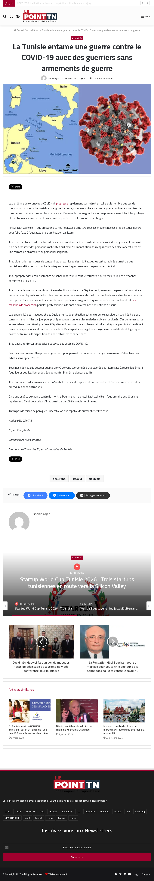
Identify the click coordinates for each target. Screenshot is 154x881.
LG (79, 811)
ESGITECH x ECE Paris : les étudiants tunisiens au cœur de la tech (51, 3)
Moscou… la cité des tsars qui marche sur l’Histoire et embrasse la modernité (123, 730)
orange (117, 811)
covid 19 (30, 811)
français (146, 874)
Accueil (20, 30)
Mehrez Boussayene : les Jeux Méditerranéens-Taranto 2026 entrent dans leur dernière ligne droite (77, 578)
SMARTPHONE (12, 818)
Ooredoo (104, 811)
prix (128, 811)
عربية (136, 874)
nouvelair (90, 811)
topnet (38, 818)
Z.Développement (57, 874)
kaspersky (67, 811)
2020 (7, 811)
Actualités (31, 30)
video (73, 818)
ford (42, 811)
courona (60, 479)
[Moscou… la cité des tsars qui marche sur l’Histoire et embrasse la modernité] (124, 711)
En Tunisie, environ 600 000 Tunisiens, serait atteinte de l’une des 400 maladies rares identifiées (28, 730)
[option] (77, 578)
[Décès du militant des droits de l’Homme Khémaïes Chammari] (77, 711)
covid (78, 479)
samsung (140, 811)
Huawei (53, 811)
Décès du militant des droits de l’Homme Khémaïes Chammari (74, 728)
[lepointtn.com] (40, 16)
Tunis (50, 818)
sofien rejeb (53, 78)
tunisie (95, 479)
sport (27, 818)
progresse (62, 203)
